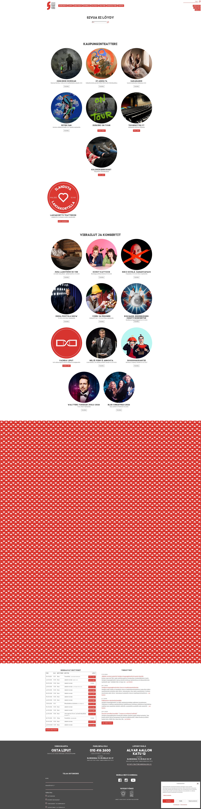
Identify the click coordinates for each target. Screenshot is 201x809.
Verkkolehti (196, 5)
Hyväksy (168, 801)
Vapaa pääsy (101, 130)
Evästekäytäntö (176, 804)
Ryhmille (87, 5)
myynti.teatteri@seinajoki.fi (139, 764)
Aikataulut (78, 5)
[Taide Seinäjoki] (123, 796)
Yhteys (120, 5)
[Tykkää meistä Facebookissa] (120, 781)
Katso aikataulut (51, 729)
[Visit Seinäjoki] (131, 796)
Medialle (197, 9)
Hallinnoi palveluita (167, 795)
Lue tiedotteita (107, 722)
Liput (70, 5)
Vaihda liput (66, 365)
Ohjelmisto (63, 5)
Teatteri (103, 5)
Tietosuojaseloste (183, 804)
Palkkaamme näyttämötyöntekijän (126, 704)
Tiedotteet (197, 7)
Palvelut (95, 5)
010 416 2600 (100, 749)
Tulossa (66, 86)
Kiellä (180, 801)
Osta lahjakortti (63, 221)
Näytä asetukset (193, 801)
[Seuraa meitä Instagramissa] (126, 781)
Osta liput (137, 130)
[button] (198, 783)
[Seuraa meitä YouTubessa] (133, 781)
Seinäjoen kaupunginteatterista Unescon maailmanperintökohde (126, 691)
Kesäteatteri (112, 5)
